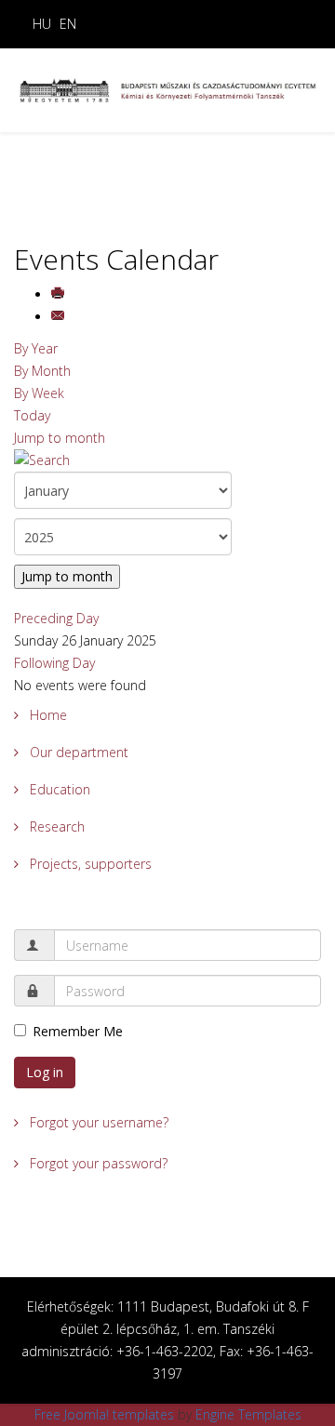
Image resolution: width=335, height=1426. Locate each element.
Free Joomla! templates (104, 1414)
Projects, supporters (89, 864)
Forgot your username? (97, 1122)
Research (55, 826)
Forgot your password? (97, 1163)
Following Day (54, 663)
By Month (42, 371)
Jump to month (59, 437)
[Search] (167, 460)
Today (32, 415)
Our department (77, 752)
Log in (44, 1072)
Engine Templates (248, 1414)
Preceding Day (56, 618)
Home (46, 715)
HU (42, 24)
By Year (36, 348)
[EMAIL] (59, 317)
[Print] (59, 294)
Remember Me (78, 1031)
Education (58, 789)
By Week (39, 393)
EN (68, 24)
